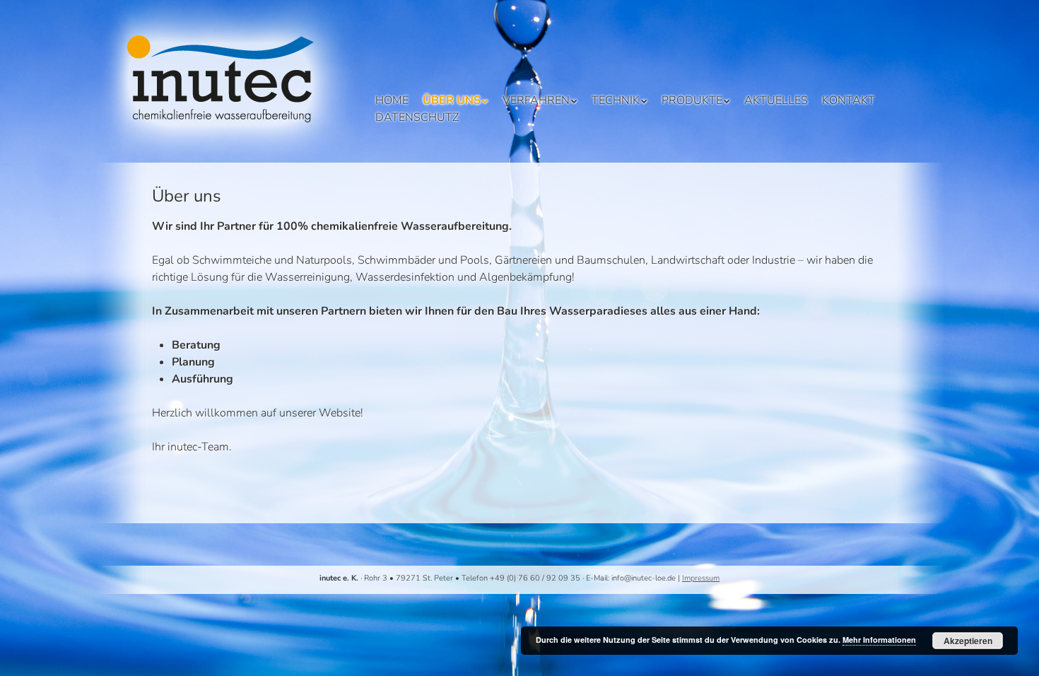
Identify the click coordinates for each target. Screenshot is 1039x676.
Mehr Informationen (879, 639)
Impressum (701, 578)
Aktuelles (776, 100)
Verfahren (536, 100)
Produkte (692, 100)
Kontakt (848, 100)
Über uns (452, 100)
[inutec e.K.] (229, 141)
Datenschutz (417, 117)
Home (392, 100)
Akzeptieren (968, 640)
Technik (616, 100)
